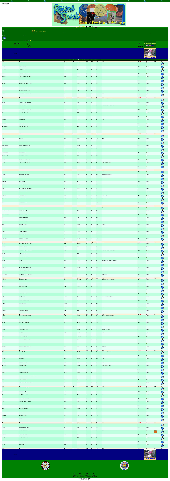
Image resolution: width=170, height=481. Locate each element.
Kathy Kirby (3, 253)
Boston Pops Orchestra (5, 126)
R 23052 (78, 174)
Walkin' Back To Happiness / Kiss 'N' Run (24, 207)
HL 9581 (78, 286)
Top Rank (65, 69)
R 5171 (78, 303)
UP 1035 (78, 188)
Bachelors (3, 102)
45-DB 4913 (78, 162)
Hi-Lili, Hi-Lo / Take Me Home (22, 66)
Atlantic (65, 415)
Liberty (65, 444)
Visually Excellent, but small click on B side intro (107, 296)
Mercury (65, 279)
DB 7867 (78, 382)
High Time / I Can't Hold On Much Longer (24, 322)
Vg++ (96, 76)
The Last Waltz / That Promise (22, 152)
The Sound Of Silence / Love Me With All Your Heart (25, 109)
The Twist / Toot (20, 138)
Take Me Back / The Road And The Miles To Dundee (25, 83)
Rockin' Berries (4, 351)
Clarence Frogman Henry (5, 145)
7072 (78, 427)
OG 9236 (78, 217)
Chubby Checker (4, 138)
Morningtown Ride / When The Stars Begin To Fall (25, 401)
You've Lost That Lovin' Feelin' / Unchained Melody (25, 339)
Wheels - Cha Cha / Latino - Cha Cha (23, 238)
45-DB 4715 (78, 207)
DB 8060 (78, 401)
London (65, 286)
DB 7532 (78, 379)
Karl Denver (3, 250)
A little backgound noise (104, 274)
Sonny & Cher (4, 415)
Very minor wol (103, 207)
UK (91, 62)
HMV (64, 224)
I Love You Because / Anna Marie (23, 231)
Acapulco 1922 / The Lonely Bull (23, 210)
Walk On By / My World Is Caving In (23, 279)
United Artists (65, 62)
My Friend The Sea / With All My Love (23, 329)
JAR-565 (78, 69)
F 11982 (78, 434)
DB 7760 (78, 195)
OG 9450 (78, 339)
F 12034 (78, 102)
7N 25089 (78, 145)
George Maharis (4, 195)
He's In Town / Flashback (22, 351)
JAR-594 (78, 83)
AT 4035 (78, 415)
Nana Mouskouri (4, 310)
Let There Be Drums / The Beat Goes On (23, 372)
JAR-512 (78, 76)
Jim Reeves (3, 231)
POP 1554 (78, 322)
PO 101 (78, 343)
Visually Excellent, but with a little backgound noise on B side (109, 260)
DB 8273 (78, 394)
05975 (78, 246)
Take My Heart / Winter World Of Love (23, 155)
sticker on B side (104, 198)
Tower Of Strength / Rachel (22, 181)
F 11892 (78, 253)
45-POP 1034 (79, 336)
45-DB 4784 (78, 358)
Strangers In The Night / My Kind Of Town (24, 174)
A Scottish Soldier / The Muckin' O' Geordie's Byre (25, 76)
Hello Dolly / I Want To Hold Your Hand (23, 126)
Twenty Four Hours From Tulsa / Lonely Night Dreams (25, 188)
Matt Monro (3, 296)
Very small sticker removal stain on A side (107, 174)
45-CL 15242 (79, 267)
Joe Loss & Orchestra (4, 238)
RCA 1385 (78, 231)
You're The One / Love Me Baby (22, 253)
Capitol (65, 267)
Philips (65, 181)
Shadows (3, 408)
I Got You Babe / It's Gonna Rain (22, 415)
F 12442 (78, 66)
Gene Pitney (3, 188)
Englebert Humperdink (5, 152)
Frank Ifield (3, 162)
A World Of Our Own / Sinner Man (23, 379)
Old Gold (65, 217)
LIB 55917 (78, 444)
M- (96, 62)
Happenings (3, 202)
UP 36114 (78, 372)
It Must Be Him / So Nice (22, 444)
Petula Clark (3, 329)
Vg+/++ (97, 112)
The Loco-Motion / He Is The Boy (23, 286)
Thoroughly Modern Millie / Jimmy (23, 246)
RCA (64, 126)
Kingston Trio (3, 267)
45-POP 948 (78, 224)
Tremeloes (3, 427)
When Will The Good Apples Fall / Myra (23, 394)
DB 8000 (78, 391)
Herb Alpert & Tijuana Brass (5, 210)
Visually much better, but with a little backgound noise (108, 279)
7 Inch (86, 62)
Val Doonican (3, 434)
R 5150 (78, 296)
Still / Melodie (20, 260)
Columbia (65, 119)
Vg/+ (96, 274)
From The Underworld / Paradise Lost (23, 217)
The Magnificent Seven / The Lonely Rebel (24, 62)
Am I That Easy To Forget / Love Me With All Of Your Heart (25, 250)
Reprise (65, 174)
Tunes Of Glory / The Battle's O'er (23, 69)
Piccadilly (65, 351)
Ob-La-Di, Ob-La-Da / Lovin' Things (23, 293)
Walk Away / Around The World (22, 303)
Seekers (3, 379)
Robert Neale (3, 346)
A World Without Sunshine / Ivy (22, 195)
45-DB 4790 (78, 408)
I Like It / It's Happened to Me (22, 198)
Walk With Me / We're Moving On (23, 391)
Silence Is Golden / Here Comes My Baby (24, 427)
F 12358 (78, 437)
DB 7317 (78, 119)
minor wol (103, 138)
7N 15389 (78, 329)
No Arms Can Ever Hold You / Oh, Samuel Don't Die (25, 102)
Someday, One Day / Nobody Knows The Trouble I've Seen (26, 382)
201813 (78, 90)
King (64, 274)
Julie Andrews (4, 246)
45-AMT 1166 (79, 279)
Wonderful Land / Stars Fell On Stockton (23, 408)
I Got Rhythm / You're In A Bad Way (23, 202)
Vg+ (96, 66)
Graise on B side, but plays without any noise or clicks (108, 250)
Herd (2, 217)
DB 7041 (78, 198)
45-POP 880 (78, 238)
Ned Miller (3, 315)
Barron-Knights (4, 119)
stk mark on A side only (104, 195)
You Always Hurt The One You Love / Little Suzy (24, 145)
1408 (78, 126)
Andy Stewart (3, 69)
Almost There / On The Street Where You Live (24, 90)
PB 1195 (78, 181)
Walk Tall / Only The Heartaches (22, 434)
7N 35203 (78, 351)
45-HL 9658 (78, 315)
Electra (65, 243)
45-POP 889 (78, 62)
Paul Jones (3, 322)
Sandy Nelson (4, 372)
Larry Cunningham (4, 274)
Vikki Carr (3, 444)
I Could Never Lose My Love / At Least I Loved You (25, 346)
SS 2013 (78, 202)
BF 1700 (78, 346)
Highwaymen (3, 224)
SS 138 (78, 210)
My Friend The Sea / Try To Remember (23, 310)
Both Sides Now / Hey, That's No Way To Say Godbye (25, 243)
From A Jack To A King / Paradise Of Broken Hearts (25, 315)
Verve (64, 343)
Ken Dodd (3, 260)
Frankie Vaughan (4, 181)
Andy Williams (4, 90)
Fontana (65, 310)
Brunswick (65, 246)
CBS (64, 90)
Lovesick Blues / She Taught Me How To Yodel (24, 162)
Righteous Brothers (4, 339)
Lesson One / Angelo (21, 358)
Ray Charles (3, 336)
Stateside (65, 202)
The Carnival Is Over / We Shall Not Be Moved (24, 387)
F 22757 (78, 109)
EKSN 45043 (78, 243)
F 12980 (78, 155)
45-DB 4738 (78, 365)
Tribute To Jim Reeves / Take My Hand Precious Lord (25, 274)
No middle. (103, 119)
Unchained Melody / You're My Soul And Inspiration (25, 343)
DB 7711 (78, 387)
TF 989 (78, 310)
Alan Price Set (4, 66)
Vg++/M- (97, 126)
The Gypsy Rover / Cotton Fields (23, 224)
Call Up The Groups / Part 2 (22, 119)
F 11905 (78, 250)
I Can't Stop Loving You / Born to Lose (23, 336)
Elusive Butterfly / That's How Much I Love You (24, 437)
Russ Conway (4, 358)
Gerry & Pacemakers (4, 198)
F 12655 (78, 152)
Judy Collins (3, 243)
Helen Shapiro (4, 207)
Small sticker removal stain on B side (106, 329)
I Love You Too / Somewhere (22, 296)
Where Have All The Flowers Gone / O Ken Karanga (25, 267)
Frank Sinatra (3, 174)
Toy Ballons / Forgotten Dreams (22, 365)
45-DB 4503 (78, 138)
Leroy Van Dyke (4, 279)
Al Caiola (3, 62)
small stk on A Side (104, 346)
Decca (64, 66)
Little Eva (3, 286)
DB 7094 (78, 260)
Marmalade (3, 293)
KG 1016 (78, 274)
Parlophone (65, 296)
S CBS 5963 (78, 293)
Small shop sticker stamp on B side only (106, 162)
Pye (64, 145)
